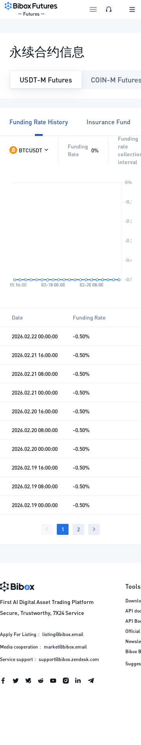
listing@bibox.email (62, 634)
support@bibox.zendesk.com (69, 659)
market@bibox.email (65, 647)
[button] (29, 150)
